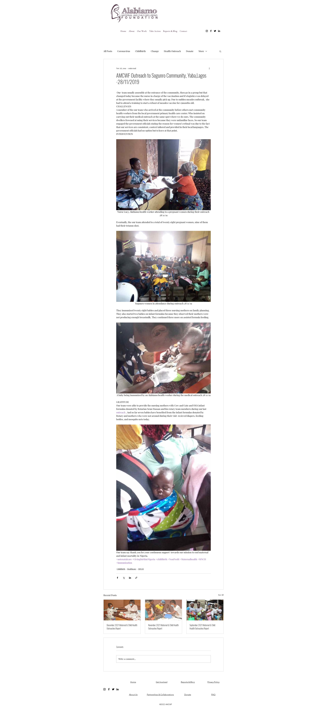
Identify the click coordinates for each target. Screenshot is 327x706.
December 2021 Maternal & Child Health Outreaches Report (122, 626)
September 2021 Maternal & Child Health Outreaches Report (202, 626)
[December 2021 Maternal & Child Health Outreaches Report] (122, 610)
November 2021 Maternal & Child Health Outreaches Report (163, 626)
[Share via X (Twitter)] (123, 578)
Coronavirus (123, 51)
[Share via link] (136, 578)
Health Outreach (172, 51)
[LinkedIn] (219, 31)
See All (221, 595)
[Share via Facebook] (117, 578)
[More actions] (209, 68)
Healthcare (131, 569)
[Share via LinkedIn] (130, 578)
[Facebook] (210, 31)
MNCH (141, 569)
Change (155, 51)
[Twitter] (215, 31)
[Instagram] (206, 31)
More (201, 51)
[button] (220, 51)
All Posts (107, 51)
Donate (189, 51)
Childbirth (140, 51)
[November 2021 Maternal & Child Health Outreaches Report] (163, 610)
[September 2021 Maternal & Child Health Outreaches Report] (204, 610)
